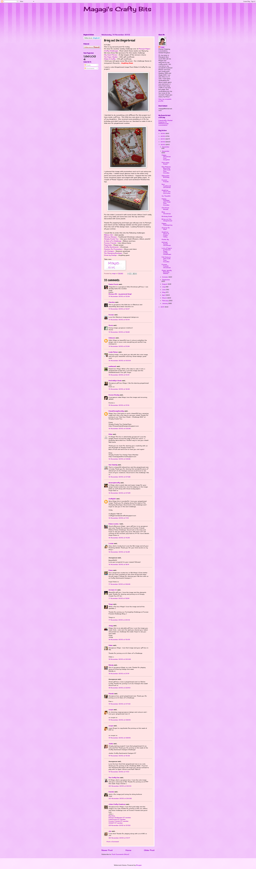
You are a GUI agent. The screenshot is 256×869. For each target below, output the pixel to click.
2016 (163, 133)
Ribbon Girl (108, 235)
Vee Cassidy (113, 465)
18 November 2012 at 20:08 (120, 659)
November (165, 151)
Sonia (111, 325)
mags (162, 47)
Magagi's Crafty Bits (117, 9)
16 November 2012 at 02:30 (120, 428)
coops (111, 709)
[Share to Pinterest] (136, 274)
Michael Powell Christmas (166, 243)
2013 (163, 142)
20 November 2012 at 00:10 (120, 786)
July (164, 287)
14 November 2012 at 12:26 (119, 296)
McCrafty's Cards (115, 380)
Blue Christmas (166, 212)
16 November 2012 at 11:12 (119, 518)
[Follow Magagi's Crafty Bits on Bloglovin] (92, 39)
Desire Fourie (113, 284)
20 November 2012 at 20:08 (120, 798)
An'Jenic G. (113, 590)
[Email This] (128, 274)
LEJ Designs (109, 251)
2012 (163, 144)
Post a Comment (113, 841)
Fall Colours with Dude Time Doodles (166, 259)
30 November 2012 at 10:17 (119, 838)
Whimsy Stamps (110, 237)
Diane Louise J (114, 524)
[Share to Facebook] (134, 274)
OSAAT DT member (116, 823)
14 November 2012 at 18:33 (119, 332)
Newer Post (107, 850)
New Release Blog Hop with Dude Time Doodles (166, 170)
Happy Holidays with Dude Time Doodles (166, 202)
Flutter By (165, 239)
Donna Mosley (114, 395)
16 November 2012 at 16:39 (119, 552)
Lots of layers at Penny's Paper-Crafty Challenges (167, 251)
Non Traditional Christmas (166, 185)
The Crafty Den (114, 777)
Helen (111, 645)
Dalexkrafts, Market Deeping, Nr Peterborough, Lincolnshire (165, 123)
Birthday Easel (167, 216)
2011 (163, 307)
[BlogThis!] (130, 274)
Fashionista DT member (117, 819)
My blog (112, 816)
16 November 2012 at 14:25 (119, 537)
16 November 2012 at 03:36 (119, 459)
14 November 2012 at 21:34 (119, 346)
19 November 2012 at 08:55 (120, 720)
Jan (110, 831)
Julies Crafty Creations (117, 804)
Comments (90, 68)
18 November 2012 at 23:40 (119, 688)
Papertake (108, 245)
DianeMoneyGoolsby (116, 411)
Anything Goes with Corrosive (166, 191)
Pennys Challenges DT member (120, 817)
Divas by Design (110, 255)
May (164, 292)
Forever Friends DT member (118, 821)
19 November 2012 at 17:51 (119, 772)
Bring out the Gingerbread (167, 219)
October (165, 277)
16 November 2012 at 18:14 (119, 564)
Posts (88, 65)
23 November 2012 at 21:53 (119, 825)
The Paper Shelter (111, 57)
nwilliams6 (112, 366)
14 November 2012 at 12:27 (119, 309)
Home (128, 850)
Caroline (112, 302)
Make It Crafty (109, 59)
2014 (163, 139)
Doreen (111, 314)
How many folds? (165, 163)
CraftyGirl (112, 498)
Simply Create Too (111, 239)
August (165, 284)
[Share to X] (132, 274)
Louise (111, 543)
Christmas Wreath (165, 208)
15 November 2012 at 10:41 (119, 375)
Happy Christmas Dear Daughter (166, 157)
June (164, 289)
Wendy (111, 665)
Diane (111, 570)
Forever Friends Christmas (166, 266)
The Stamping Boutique (113, 253)
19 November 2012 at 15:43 (119, 755)
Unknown (112, 338)
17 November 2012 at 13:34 (119, 598)
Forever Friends (110, 243)
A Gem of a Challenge (112, 241)
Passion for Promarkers (113, 249)
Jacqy (111, 625)
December (165, 147)
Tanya (111, 604)
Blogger (139, 865)
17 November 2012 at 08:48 (119, 584)
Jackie (111, 743)
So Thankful (166, 196)
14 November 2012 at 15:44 (119, 319)
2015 (163, 136)
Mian (110, 434)
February (165, 300)
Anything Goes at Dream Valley (165, 234)
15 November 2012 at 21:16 (119, 405)
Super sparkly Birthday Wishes (167, 272)
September (166, 279)
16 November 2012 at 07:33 (119, 477)
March (164, 298)
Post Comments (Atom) (120, 854)
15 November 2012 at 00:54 (120, 360)
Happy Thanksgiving (167, 224)
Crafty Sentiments (111, 247)
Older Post (149, 850)
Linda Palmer (113, 352)
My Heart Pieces (110, 55)
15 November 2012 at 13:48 (119, 389)
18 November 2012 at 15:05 (119, 639)
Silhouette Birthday (165, 176)
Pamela (111, 693)
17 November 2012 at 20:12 (119, 620)
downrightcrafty (114, 482)
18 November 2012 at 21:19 (119, 673)
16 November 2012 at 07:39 (119, 493)
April (164, 295)
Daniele (111, 792)
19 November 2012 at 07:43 (119, 704)
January (165, 303)
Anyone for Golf (166, 228)
